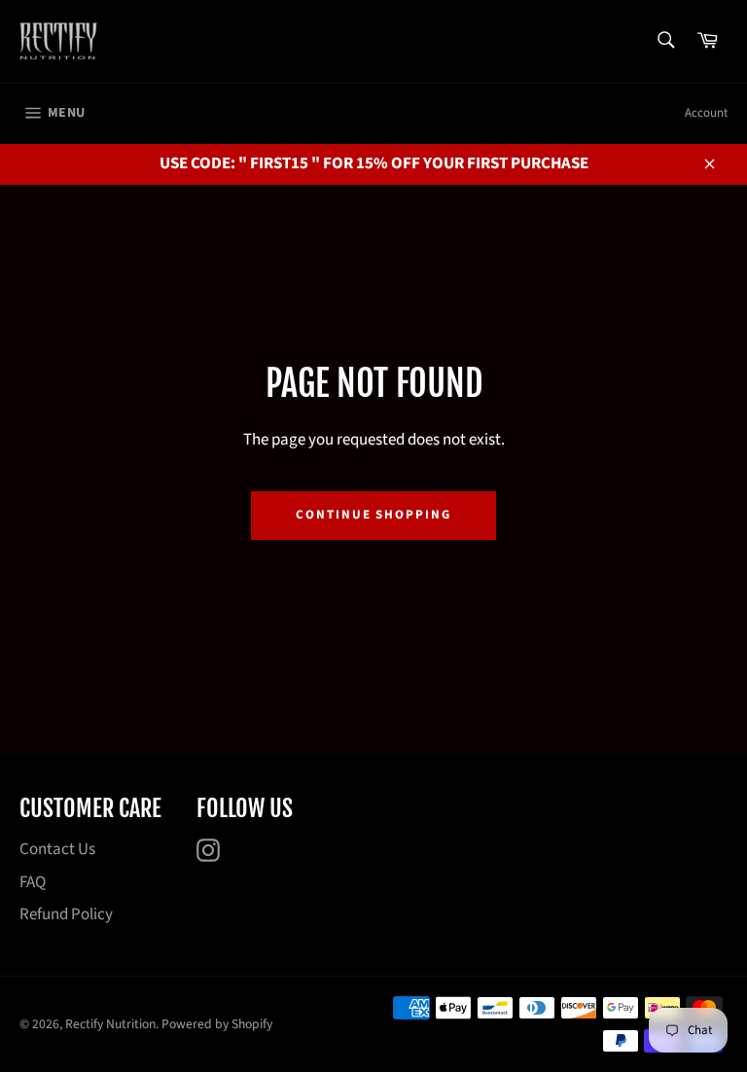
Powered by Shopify (216, 1024)
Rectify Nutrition (110, 1024)
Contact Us (57, 849)
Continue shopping (373, 514)
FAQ (32, 882)
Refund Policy (66, 914)
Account (706, 113)
